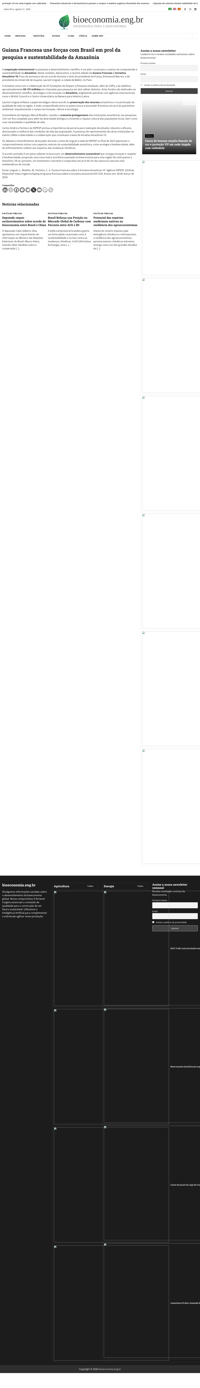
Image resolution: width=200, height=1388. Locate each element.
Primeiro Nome (148, 63)
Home (7, 35)
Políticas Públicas (12, 213)
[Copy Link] (50, 189)
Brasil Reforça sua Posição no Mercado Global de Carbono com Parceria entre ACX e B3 (69, 221)
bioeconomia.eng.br (108, 19)
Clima (71, 35)
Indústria (38, 35)
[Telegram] (27, 189)
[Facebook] (16, 189)
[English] (175, 9)
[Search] (195, 36)
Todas (90, 886)
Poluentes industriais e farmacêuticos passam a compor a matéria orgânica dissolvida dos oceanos (64, 3)
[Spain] (179, 9)
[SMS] (45, 189)
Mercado (20, 35)
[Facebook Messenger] (22, 189)
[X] (33, 189)
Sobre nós (97, 35)
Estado (56, 35)
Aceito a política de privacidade (159, 85)
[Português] (170, 9)
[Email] (39, 189)
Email (143, 74)
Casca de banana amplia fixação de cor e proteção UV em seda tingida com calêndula (168, 144)
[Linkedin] (5, 189)
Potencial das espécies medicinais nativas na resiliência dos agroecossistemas (115, 221)
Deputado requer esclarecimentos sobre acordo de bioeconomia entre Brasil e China (24, 221)
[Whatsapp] (10, 189)
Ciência (83, 35)
